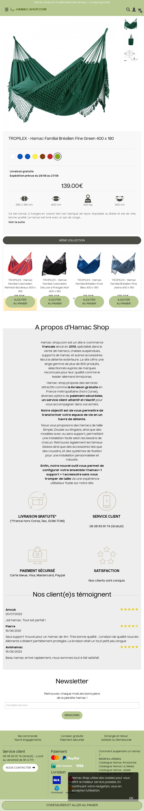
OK (131, 798)
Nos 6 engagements (28, 740)
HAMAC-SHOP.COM (31, 9)
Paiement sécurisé (72, 740)
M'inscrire (72, 715)
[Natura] (12, 156)
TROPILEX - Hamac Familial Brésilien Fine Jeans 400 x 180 (123, 284)
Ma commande (28, 736)
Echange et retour (116, 736)
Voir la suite (16, 222)
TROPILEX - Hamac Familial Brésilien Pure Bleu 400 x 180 (89, 284)
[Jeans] (27, 156)
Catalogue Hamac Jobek (115, 770)
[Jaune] (35, 156)
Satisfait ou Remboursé (116, 740)
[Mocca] (42, 156)
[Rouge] (50, 156)
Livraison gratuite (72, 736)
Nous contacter (19, 767)
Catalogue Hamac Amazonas (117, 762)
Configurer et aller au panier (72, 805)
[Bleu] (20, 156)
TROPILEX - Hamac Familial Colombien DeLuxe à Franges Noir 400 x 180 (54, 286)
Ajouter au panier (20, 302)
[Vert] (57, 156)
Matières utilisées (110, 759)
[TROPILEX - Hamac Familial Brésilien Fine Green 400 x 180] (60, 73)
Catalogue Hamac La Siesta (116, 766)
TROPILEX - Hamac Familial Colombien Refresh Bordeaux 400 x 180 (20, 286)
